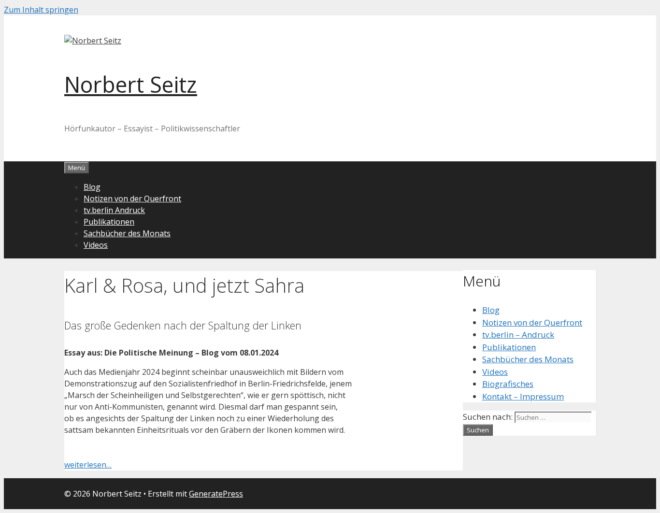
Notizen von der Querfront (132, 198)
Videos (96, 245)
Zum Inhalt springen (41, 9)
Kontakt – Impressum (523, 396)
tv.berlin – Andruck (518, 334)
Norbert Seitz (130, 84)
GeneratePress (216, 493)
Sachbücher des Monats (127, 233)
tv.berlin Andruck (114, 210)
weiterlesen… (88, 464)
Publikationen (109, 221)
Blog (92, 187)
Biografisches (507, 383)
